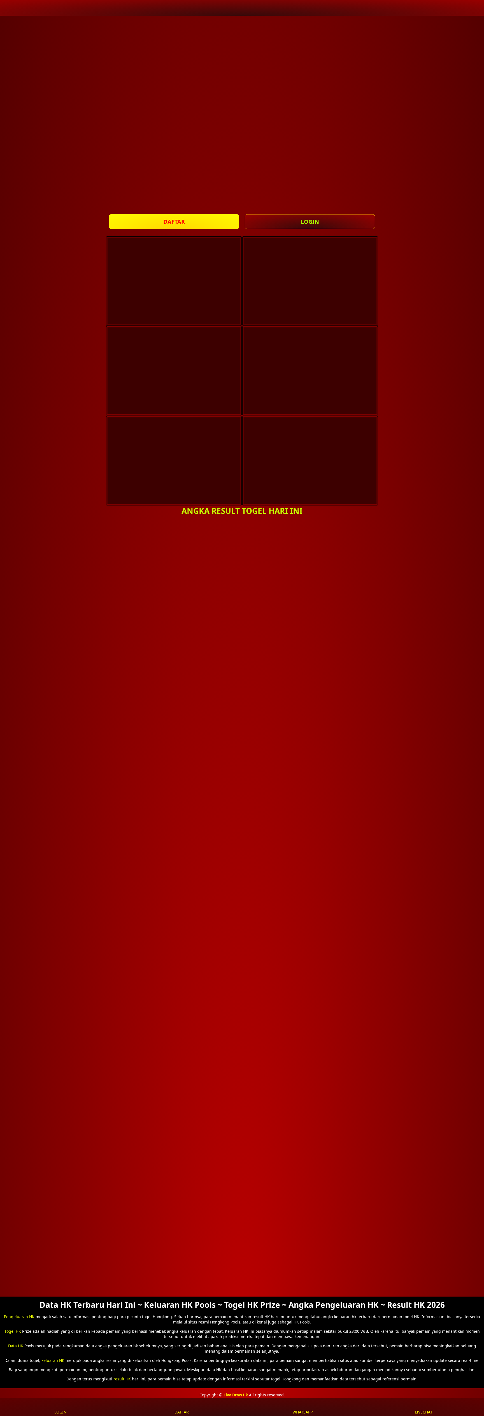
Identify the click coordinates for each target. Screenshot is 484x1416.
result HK (122, 1379)
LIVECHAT (423, 1412)
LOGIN (310, 221)
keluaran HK (52, 1360)
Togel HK (12, 1331)
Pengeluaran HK (19, 1316)
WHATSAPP (302, 1412)
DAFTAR (174, 221)
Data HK (15, 1345)
